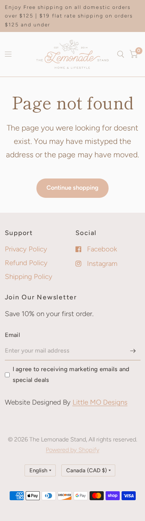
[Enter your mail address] (133, 350)
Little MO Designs (100, 402)
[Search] (121, 54)
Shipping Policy (28, 276)
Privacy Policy (26, 249)
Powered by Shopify (72, 449)
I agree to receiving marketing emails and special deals (71, 374)
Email (12, 334)
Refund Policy (26, 262)
